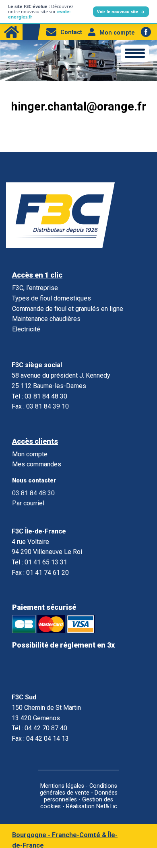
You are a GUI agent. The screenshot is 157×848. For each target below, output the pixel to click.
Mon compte (117, 32)
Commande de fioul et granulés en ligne (67, 309)
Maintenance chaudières (46, 319)
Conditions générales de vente (78, 789)
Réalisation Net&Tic (91, 806)
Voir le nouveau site (121, 11)
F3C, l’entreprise (35, 288)
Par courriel (28, 503)
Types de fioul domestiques (51, 298)
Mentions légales (62, 786)
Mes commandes (36, 464)
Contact (71, 32)
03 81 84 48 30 (33, 493)
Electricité (26, 329)
